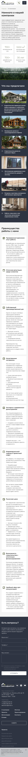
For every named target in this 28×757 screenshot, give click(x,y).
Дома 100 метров (6, 741)
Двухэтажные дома (7, 738)
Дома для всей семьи (8, 746)
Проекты (4, 712)
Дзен (21, 685)
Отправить (14, 673)
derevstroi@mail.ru (7, 705)
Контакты (18, 715)
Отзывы (4, 717)
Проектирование (20, 712)
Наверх (14, 723)
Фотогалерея (6, 715)
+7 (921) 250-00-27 (19, 2)
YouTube (24, 685)
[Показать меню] (24, 2)
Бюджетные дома (7, 736)
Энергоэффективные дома (9, 743)
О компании (5, 710)
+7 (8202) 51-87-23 (7, 702)
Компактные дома (7, 733)
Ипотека (17, 710)
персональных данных (10, 669)
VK (17, 685)
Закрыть (26, 750)
